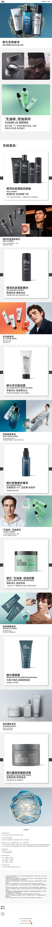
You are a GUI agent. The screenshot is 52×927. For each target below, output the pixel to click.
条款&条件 (3, 914)
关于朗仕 (48, 1)
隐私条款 (2, 912)
